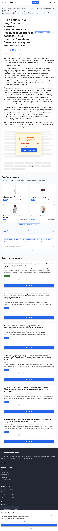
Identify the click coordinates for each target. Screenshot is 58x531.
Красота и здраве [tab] (31, 180)
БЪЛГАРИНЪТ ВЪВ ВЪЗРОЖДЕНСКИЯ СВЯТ (42, 8)
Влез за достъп (30, 150)
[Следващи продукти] (54, 202)
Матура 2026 (5, 474)
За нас (3, 470)
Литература (25, 8)
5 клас (3, 489)
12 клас (12, 497)
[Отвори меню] (54, 2)
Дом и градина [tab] (20, 180)
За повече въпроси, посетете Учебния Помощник (28, 251)
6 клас (3, 492)
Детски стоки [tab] (41, 180)
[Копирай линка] (21, 50)
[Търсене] (29, 2)
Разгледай (29, 285)
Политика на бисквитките (18, 518)
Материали (11, 8)
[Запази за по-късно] (52, 32)
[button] (9, 163)
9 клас (12, 489)
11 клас (12, 494)
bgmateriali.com (10, 2)
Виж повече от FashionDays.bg (28, 224)
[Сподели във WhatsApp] (15, 50)
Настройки (29, 528)
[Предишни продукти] (3, 202)
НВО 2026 (4, 477)
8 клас (3, 497)
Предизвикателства (7, 479)
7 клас (18, 8)
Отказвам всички (29, 521)
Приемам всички (29, 525)
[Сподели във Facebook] (13, 50)
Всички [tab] (5, 180)
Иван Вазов (6, 10)
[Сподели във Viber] (10, 50)
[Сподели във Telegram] (18, 50)
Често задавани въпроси (8, 482)
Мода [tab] (12, 180)
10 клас (12, 492)
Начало (4, 8)
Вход (34, 2)
